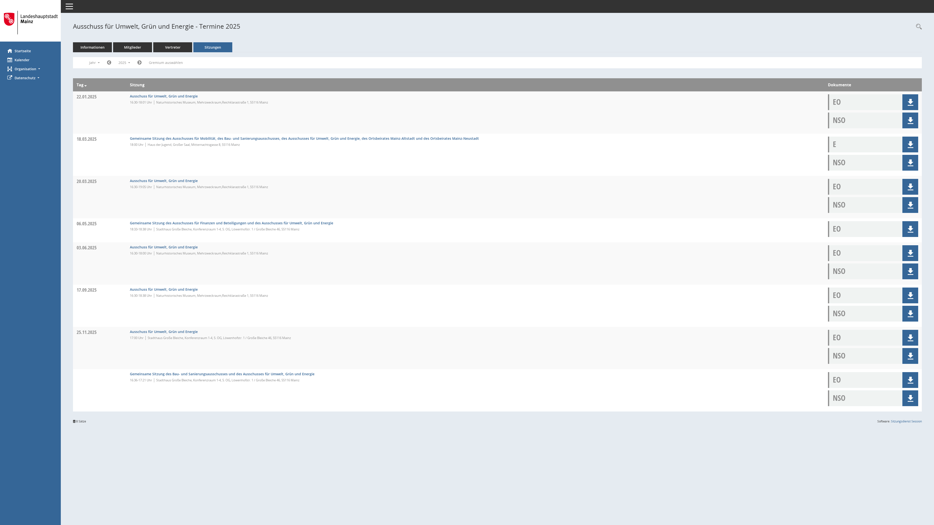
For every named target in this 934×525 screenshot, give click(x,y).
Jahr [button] (93, 62)
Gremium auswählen (166, 62)
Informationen (93, 47)
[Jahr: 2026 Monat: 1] (139, 62)
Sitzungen (213, 47)
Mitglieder (132, 47)
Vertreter (172, 47)
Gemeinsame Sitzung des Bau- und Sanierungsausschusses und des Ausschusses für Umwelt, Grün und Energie (222, 374)
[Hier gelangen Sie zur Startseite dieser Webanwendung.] (30, 23)
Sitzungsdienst (906, 421)
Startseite (23, 51)
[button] (30, 68)
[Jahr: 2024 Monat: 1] (109, 62)
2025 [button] (122, 62)
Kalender (22, 60)
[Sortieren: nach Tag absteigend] (85, 85)
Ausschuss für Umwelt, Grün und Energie (164, 96)
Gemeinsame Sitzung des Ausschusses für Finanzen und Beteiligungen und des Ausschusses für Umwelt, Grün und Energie (231, 223)
